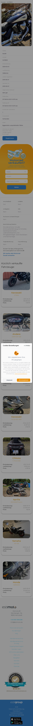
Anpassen (9, 380)
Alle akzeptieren (23, 380)
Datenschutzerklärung (21, 373)
